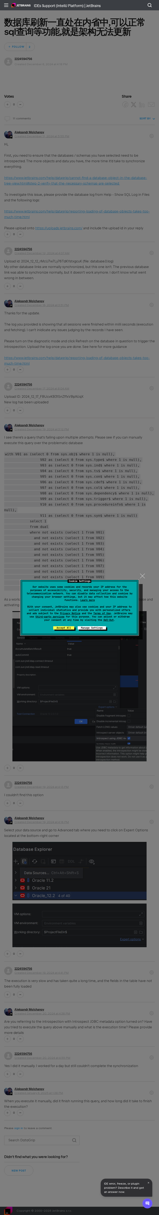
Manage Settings (92, 628)
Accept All (64, 628)
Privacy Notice (70, 613)
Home (21, 5)
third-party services (49, 616)
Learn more (87, 600)
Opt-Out (109, 620)
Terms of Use (102, 613)
